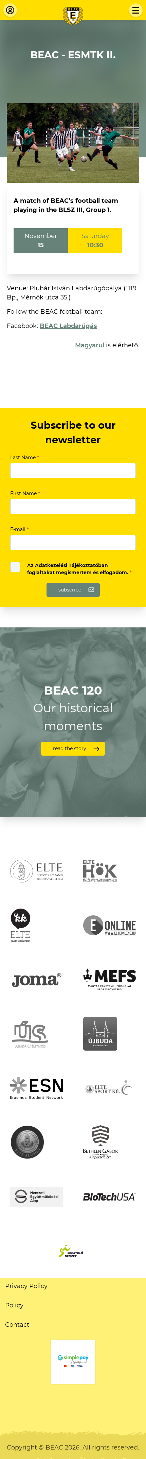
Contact (17, 1324)
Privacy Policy (26, 1286)
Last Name (24, 457)
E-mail (19, 529)
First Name (25, 493)
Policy (14, 1305)
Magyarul (89, 345)
